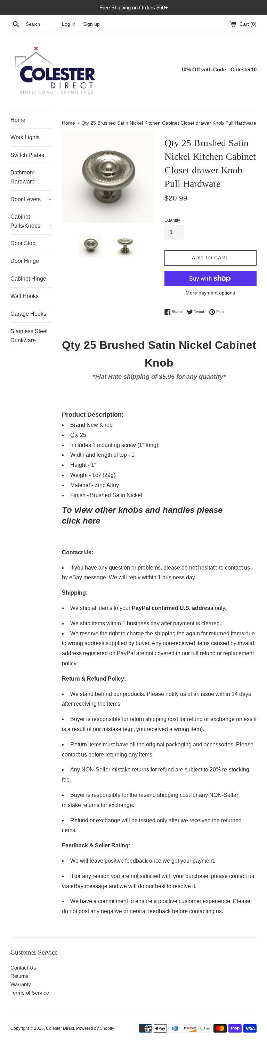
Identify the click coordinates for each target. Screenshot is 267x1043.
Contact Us (23, 968)
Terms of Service (29, 993)
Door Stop (22, 243)
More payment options (210, 293)
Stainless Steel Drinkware (29, 335)
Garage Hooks (28, 314)
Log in (68, 24)
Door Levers (30, 199)
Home (17, 120)
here (91, 520)
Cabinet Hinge (28, 279)
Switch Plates (27, 155)
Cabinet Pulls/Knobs (30, 221)
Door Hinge (24, 261)
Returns (19, 976)
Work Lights (25, 137)
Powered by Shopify (95, 1028)
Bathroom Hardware (22, 177)
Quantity (172, 220)
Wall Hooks (24, 296)
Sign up (91, 24)
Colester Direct (60, 1028)
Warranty (20, 984)
